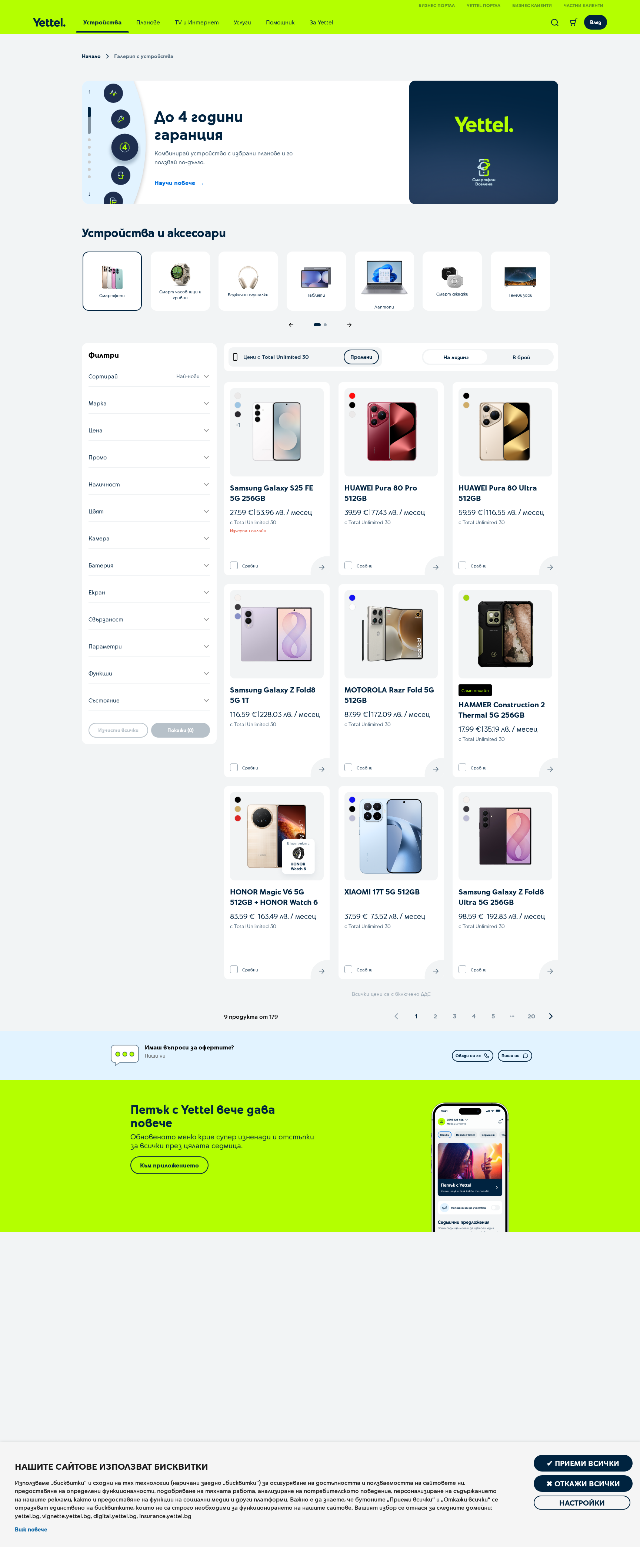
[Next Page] (550, 1016)
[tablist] (208, 22)
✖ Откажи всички (583, 1483)
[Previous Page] (396, 1016)
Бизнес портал (437, 5)
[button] (149, 376)
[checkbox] (234, 565)
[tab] (102, 22)
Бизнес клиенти (532, 5)
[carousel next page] (349, 325)
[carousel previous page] (291, 325)
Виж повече (31, 1529)
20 (531, 1015)
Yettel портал (483, 5)
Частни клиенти (583, 5)
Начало (91, 56)
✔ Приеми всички (583, 1463)
